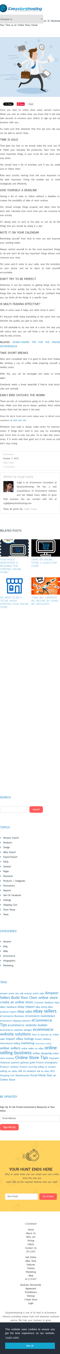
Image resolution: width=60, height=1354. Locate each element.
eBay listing (41, 1007)
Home (31, 1230)
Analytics (7, 843)
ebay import (26, 1006)
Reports (7, 891)
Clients (31, 1244)
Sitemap (31, 1296)
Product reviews (9, 1067)
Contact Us (30, 1248)
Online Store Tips (31, 1058)
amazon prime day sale (11, 993)
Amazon (7, 942)
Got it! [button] (30, 1345)
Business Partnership (30, 1285)
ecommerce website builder (28, 1025)
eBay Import (9, 852)
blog (5, 946)
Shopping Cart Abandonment (14, 1076)
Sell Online (30, 1257)
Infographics (9, 961)
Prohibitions (31, 1292)
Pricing (31, 1241)
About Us (31, 1233)
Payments (8, 876)
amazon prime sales (34, 993)
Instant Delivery (43, 1039)
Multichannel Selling (43, 1044)
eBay (5, 951)
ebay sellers (44, 1011)
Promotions (9, 886)
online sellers (10, 1048)
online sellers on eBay (32, 1049)
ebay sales (24, 1011)
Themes (31, 1268)
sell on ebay (43, 1071)
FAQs (5, 862)
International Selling (10, 1043)
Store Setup (9, 910)
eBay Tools (30, 1261)
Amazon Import (11, 838)
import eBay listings (20, 1039)
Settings (7, 900)
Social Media (38, 1075)
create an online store (16, 1002)
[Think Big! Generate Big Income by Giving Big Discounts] (45, 586)
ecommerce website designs (16, 1030)
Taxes (5, 914)
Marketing (8, 966)
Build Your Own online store (34, 997)
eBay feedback (8, 1007)
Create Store (30, 1300)
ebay (57, 1003)
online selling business (28, 1050)
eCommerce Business (12, 1016)
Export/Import (10, 857)
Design (6, 847)
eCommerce (8, 454)
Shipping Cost (10, 905)
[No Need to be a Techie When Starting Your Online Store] (14, 586)
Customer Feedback (44, 1003)
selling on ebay (8, 1071)
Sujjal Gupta (8, 463)
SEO (52, 1071)
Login (30, 1303)
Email (31, 104)
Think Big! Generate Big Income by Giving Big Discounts (45, 600)
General (7, 867)
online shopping (42, 1053)
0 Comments (9, 467)
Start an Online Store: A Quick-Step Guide (44, 562)
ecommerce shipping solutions (15, 1021)
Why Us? (31, 1237)
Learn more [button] (12, 1337)
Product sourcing (28, 1067)
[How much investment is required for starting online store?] (14, 548)
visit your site (19, 420)
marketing (27, 1043)
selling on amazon (47, 1067)
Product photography (46, 1063)
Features (31, 1265)
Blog (31, 1276)
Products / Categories (14, 881)
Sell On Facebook (12, 895)
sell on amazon (27, 1071)
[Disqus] (30, 659)
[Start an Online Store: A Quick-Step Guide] (45, 548)
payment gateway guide (23, 1063)
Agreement (30, 1289)
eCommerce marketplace (40, 1016)
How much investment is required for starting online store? (10, 566)
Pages (6, 871)
